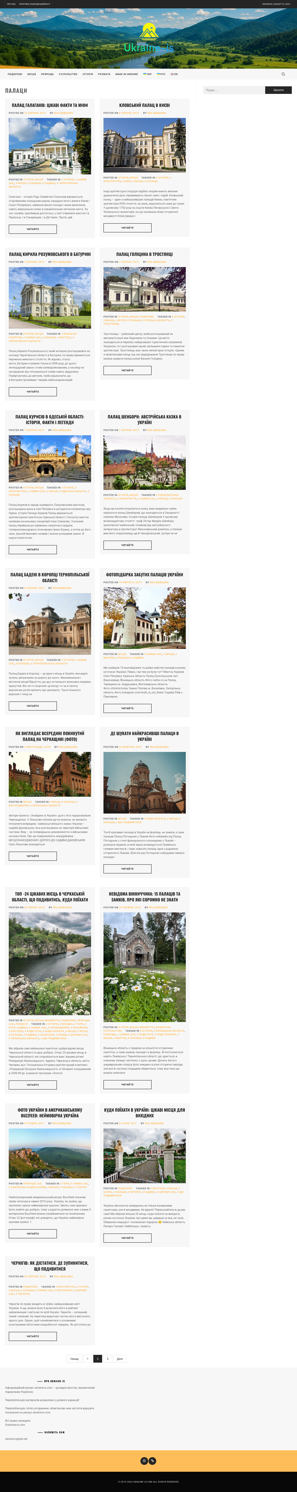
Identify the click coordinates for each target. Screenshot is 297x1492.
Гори (79, 1024)
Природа (47, 74)
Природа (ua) (32, 1183)
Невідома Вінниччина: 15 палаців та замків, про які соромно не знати (144, 897)
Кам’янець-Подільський (28, 1187)
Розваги (104, 74)
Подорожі (15, 74)
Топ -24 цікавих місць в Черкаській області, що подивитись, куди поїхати (50, 897)
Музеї (122, 320)
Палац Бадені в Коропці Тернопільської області (49, 577)
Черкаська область (46, 805)
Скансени (47, 1034)
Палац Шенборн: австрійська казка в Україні (144, 419)
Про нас (11, 4)
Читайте (33, 229)
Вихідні (67, 1024)
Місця (32, 74)
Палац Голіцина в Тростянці (144, 254)
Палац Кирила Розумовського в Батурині (50, 254)
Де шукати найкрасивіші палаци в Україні (145, 736)
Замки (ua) (33, 337)
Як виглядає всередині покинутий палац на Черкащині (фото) (49, 736)
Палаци (35, 183)
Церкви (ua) (79, 1034)
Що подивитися (129, 822)
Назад (74, 1359)
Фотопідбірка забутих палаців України (144, 574)
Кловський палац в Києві (144, 105)
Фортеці (65, 337)
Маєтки (121, 1038)
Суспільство (68, 74)
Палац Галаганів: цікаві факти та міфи (50, 105)
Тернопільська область (50, 663)
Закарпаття (127, 498)
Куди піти (34, 1031)
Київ (128, 181)
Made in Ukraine (127, 74)
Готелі (84, 1286)
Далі (120, 1359)
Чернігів (24, 1294)
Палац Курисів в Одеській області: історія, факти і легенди (49, 419)
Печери (135, 1192)
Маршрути (52, 1020)
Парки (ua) (45, 1290)
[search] (283, 74)
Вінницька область (170, 1030)
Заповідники (59, 1027)
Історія (88, 74)
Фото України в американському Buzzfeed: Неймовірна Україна (50, 1113)
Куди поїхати (156, 818)
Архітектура (67, 1286)
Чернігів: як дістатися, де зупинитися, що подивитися (49, 1266)
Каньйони (80, 1027)
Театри (82, 1187)
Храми (62, 1034)
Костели (17, 1031)
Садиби (50, 183)
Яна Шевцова (63, 113)
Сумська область (157, 320)
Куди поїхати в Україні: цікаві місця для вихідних (144, 1113)
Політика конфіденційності (34, 4)
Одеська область (73, 491)
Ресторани (64, 1290)
